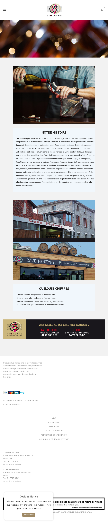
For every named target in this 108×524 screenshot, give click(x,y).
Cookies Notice (29, 496)
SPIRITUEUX (54, 426)
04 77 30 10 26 (13, 461)
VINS (54, 418)
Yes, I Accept (29, 514)
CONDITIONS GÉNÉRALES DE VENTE (54, 439)
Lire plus (7, 377)
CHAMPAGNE (54, 422)
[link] (12, 462)
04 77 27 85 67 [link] (13, 478)
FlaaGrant (16, 404)
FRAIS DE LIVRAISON (54, 430)
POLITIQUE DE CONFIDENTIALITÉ (54, 435)
